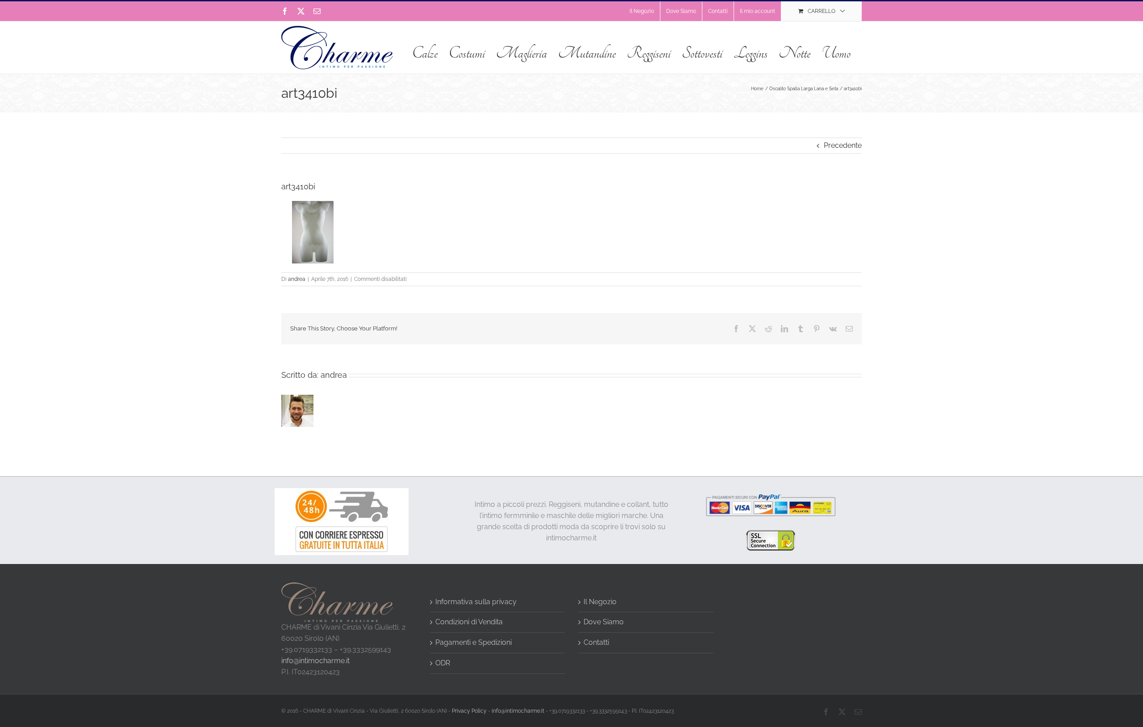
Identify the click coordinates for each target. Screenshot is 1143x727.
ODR (442, 663)
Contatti (596, 642)
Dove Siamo (604, 622)
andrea (296, 279)
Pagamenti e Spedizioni (473, 642)
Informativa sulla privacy (476, 601)
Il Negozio (600, 601)
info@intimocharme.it (315, 660)
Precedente (843, 145)
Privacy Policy (469, 711)
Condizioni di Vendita (469, 622)
